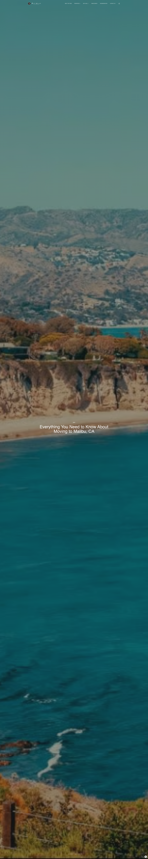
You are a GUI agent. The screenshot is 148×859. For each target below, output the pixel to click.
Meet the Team (68, 3)
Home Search (94, 3)
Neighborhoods (103, 3)
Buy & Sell (85, 3)
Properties (76, 3)
